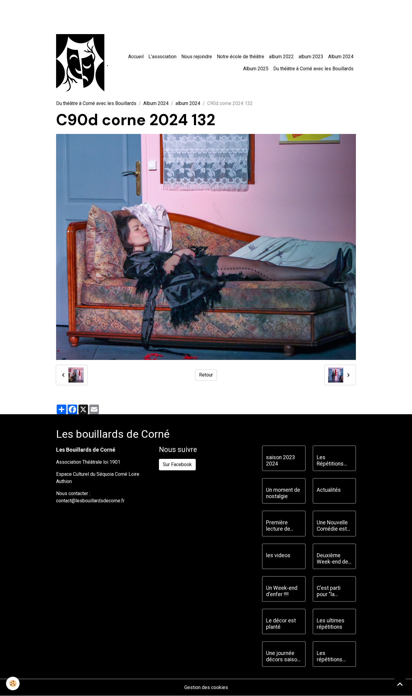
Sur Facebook (177, 464)
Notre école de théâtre (240, 56)
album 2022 (281, 56)
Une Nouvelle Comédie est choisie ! (332, 526)
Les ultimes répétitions (330, 624)
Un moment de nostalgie (283, 493)
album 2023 (311, 56)
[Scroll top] (399, 683)
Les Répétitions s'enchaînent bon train (331, 460)
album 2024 (188, 103)
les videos (278, 555)
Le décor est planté (281, 624)
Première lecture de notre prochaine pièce (278, 526)
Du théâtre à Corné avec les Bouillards (313, 69)
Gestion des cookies (206, 687)
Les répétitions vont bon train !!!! (332, 656)
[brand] (80, 62)
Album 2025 (255, 69)
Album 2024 (340, 56)
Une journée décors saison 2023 (283, 656)
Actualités (329, 490)
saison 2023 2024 (280, 460)
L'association (162, 56)
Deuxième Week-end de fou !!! (332, 558)
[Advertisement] (110, 13)
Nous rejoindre (196, 56)
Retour (206, 375)
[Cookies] (13, 683)
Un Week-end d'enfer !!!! (281, 591)
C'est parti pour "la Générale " (329, 591)
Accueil (136, 56)
